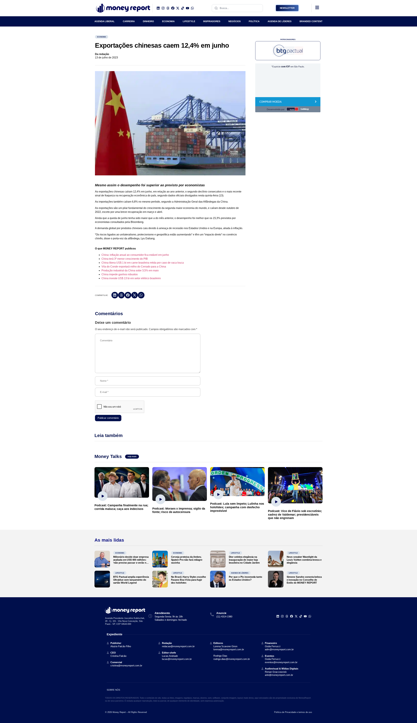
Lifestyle (235, 553)
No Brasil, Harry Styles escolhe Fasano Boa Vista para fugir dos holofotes (188, 579)
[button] (114, 295)
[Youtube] (187, 8)
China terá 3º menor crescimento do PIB (124, 258)
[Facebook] (173, 8)
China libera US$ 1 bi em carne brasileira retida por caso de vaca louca (142, 262)
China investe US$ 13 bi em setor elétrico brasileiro (131, 278)
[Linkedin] (158, 8)
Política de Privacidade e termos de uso (293, 712)
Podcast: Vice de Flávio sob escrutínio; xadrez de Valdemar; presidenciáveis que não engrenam (295, 514)
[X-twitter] (177, 8)
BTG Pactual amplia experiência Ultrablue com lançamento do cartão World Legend (131, 579)
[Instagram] (163, 8)
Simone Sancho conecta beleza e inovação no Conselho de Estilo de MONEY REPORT (304, 579)
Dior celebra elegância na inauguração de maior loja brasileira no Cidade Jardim (244, 559)
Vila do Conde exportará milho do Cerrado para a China (133, 266)
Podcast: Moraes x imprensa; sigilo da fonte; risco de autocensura (178, 510)
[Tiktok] (182, 8)
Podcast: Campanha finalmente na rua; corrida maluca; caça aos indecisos (121, 507)
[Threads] (168, 8)
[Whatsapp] (192, 8)
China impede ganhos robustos (119, 274)
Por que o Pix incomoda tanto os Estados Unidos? (245, 578)
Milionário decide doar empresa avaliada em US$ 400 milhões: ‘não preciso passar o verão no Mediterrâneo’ (131, 561)
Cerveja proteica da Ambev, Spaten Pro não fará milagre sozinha (186, 559)
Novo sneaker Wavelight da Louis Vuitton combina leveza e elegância (304, 559)
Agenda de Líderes (239, 573)
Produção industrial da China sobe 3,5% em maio (130, 270)
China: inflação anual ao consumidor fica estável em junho (135, 254)
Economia (101, 37)
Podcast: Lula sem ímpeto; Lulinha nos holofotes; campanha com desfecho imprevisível (237, 507)
